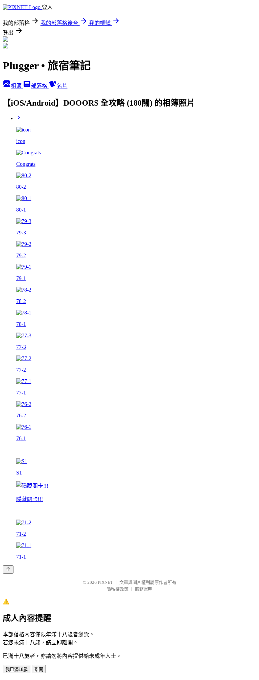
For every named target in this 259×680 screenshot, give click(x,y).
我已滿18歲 (16, 669)
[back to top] (8, 569)
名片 (62, 86)
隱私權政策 (117, 589)
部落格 (40, 86)
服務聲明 (143, 589)
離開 (38, 669)
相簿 (17, 86)
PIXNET (105, 582)
